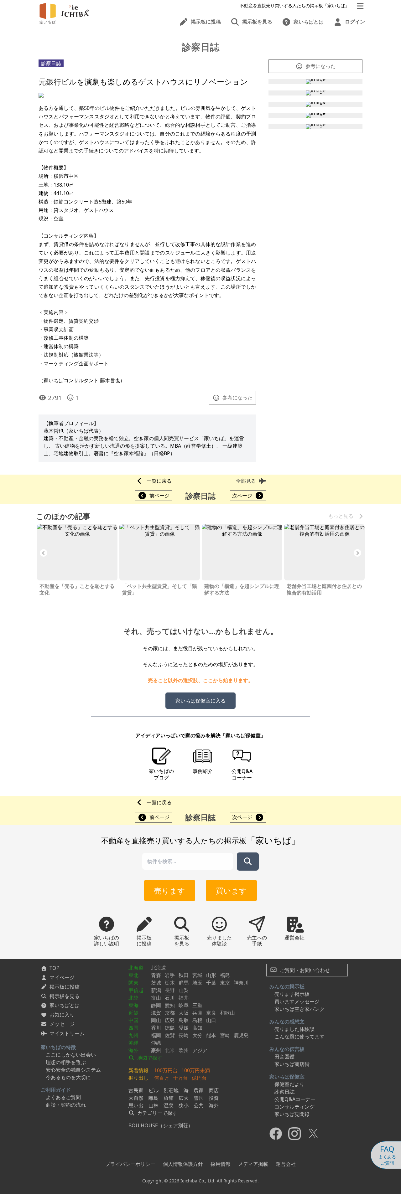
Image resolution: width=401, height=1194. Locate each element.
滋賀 (156, 1012)
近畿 (133, 1012)
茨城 (156, 982)
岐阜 (184, 1005)
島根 (197, 1020)
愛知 (170, 1005)
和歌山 (227, 1012)
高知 (197, 1027)
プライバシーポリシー (130, 1164)
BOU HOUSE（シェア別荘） (160, 1125)
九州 (133, 1035)
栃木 (170, 982)
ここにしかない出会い (71, 1054)
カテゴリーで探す (156, 1112)
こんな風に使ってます (299, 1036)
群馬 (184, 982)
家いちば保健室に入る (200, 700)
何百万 (161, 1077)
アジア (199, 1050)
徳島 (170, 1027)
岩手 (170, 975)
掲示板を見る (64, 996)
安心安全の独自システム (73, 1069)
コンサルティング (294, 1106)
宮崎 (225, 1035)
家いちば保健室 (287, 1076)
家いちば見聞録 (292, 1114)
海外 (133, 1050)
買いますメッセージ (297, 1001)
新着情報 (138, 1070)
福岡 (156, 1035)
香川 (156, 1027)
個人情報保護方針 (183, 1164)
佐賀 (170, 1035)
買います (231, 890)
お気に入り (62, 1014)
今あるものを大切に (68, 1077)
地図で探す (149, 1057)
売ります (169, 890)
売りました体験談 (294, 1029)
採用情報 (221, 1164)
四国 (133, 1027)
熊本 (211, 1035)
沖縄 (133, 1042)
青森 (156, 975)
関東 (133, 982)
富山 (156, 997)
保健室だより (289, 1084)
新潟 (156, 990)
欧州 (184, 1050)
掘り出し (138, 1077)
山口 (211, 1020)
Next (357, 553)
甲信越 (135, 990)
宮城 (197, 975)
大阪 (184, 1012)
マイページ (62, 977)
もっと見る (340, 515)
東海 (133, 1005)
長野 (170, 990)
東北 (133, 975)
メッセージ (62, 1024)
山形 (211, 975)
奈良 (211, 1012)
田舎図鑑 (284, 1056)
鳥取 (184, 1020)
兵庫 (197, 1012)
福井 (184, 997)
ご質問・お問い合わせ (304, 970)
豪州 (156, 1050)
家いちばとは (64, 1005)
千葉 (211, 982)
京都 (170, 1012)
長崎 (184, 1035)
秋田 (184, 975)
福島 (225, 975)
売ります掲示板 (292, 994)
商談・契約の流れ (66, 1104)
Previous (43, 553)
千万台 (180, 1077)
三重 (197, 1005)
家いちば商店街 (292, 1064)
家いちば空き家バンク (299, 1009)
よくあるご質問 (63, 1097)
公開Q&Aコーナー (294, 1099)
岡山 (156, 1020)
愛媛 (184, 1027)
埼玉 (197, 982)
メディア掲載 (253, 1164)
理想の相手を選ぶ (66, 1062)
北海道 (135, 967)
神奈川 (241, 982)
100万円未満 (195, 1070)
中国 (133, 1020)
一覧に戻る (159, 480)
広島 (170, 1020)
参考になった (237, 397)
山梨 (184, 990)
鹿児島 (241, 1035)
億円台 (199, 1077)
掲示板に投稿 (64, 986)
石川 (170, 997)
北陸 (133, 997)
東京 (225, 982)
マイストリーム (67, 1033)
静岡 (156, 1005)
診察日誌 (284, 1091)
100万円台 (166, 1070)
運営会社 (286, 1164)
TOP (54, 968)
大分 (197, 1035)
